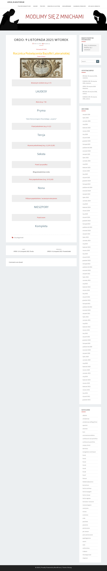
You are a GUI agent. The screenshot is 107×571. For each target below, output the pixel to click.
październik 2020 (87, 346)
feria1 (84, 455)
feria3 (84, 462)
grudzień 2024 (87, 181)
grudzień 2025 (87, 141)
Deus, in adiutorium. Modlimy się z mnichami (90, 47)
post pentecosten (88, 535)
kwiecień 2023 (86, 247)
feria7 (84, 475)
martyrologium (87, 505)
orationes (85, 515)
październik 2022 (87, 267)
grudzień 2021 (87, 300)
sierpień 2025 (86, 154)
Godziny (35, 6)
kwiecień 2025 (86, 167)
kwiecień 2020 (86, 366)
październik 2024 (87, 187)
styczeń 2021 (86, 337)
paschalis (85, 521)
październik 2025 (87, 147)
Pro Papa (42, 6)
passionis (85, 525)
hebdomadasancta (88, 482)
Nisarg (69, 567)
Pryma (41, 110)
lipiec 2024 (86, 197)
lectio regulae (87, 498)
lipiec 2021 (86, 317)
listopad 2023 (86, 224)
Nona (41, 188)
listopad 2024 (86, 184)
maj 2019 (85, 376)
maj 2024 (85, 204)
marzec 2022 (86, 290)
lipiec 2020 (86, 356)
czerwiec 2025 (86, 161)
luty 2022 (85, 293)
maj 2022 (85, 283)
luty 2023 (85, 254)
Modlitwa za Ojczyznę (54, 6)
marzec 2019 (86, 383)
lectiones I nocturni (88, 501)
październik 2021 (87, 307)
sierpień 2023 (86, 234)
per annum (86, 531)
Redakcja (47, 43)
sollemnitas (86, 548)
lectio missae (86, 495)
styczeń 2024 (86, 217)
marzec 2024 (86, 210)
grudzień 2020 (87, 340)
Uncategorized (18, 237)
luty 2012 (85, 393)
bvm (84, 432)
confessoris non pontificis (90, 438)
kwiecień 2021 (86, 327)
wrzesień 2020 (87, 350)
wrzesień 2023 (87, 230)
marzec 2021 (86, 330)
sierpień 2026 (86, 114)
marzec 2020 (86, 370)
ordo (84, 518)
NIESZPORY (41, 207)
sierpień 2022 (86, 273)
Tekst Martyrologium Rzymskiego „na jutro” (41, 119)
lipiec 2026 (86, 117)
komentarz (86, 485)
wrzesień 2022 (87, 270)
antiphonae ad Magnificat (90, 422)
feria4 (84, 465)
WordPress (57, 567)
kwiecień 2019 (86, 380)
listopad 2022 (86, 264)
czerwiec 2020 (86, 360)
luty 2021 (85, 333)
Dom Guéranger (66, 6)
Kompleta (41, 226)
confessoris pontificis (89, 442)
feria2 (84, 458)
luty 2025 (85, 174)
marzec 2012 (86, 390)
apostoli (85, 425)
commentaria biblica (89, 435)
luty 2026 (85, 134)
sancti (84, 541)
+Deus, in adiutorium (15, 2)
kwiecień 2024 (86, 207)
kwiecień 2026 (86, 127)
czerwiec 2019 (86, 373)
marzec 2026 (86, 131)
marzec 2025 (86, 171)
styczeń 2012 (86, 396)
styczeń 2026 (86, 137)
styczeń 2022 (86, 297)
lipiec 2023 (86, 237)
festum (85, 478)
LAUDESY (41, 91)
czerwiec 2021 (86, 320)
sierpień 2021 (86, 313)
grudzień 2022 (87, 260)
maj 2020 (85, 363)
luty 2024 (85, 214)
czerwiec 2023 (86, 240)
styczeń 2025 (86, 177)
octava (84, 511)
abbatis (85, 415)
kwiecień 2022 (86, 287)
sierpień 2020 (86, 353)
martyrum (85, 508)
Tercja (41, 135)
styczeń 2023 (86, 257)
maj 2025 (85, 164)
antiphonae (86, 419)
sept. (84, 545)
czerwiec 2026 (86, 121)
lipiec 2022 (86, 277)
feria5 (84, 468)
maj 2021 (85, 323)
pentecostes (86, 528)
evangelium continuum (89, 452)
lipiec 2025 (86, 157)
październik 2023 (87, 227)
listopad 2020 (86, 343)
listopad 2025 (86, 144)
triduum (85, 551)
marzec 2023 (86, 250)
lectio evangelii (87, 491)
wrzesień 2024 (87, 191)
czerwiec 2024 (86, 201)
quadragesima (87, 538)
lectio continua (87, 488)
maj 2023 (85, 244)
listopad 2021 (86, 303)
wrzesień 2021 (87, 310)
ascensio (85, 428)
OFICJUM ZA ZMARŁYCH (94, 6)
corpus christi (86, 445)
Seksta (41, 154)
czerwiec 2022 (86, 280)
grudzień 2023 (87, 220)
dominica (85, 448)
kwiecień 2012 (86, 386)
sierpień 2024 (86, 194)
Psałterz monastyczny (24, 6)
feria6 (84, 472)
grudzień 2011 (87, 400)
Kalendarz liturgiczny (79, 6)
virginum (85, 558)
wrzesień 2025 (87, 151)
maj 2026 (85, 124)
